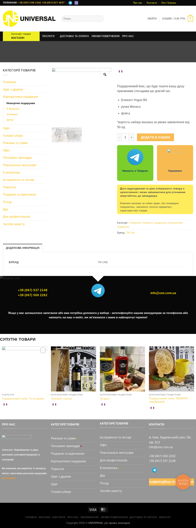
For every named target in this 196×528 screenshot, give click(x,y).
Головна (54, 56)
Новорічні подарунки (133, 56)
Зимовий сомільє (61, 398)
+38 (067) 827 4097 (53, 2)
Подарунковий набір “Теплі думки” (23, 398)
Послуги (48, 36)
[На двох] (122, 368)
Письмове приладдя (17, 157)
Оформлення (90, 517)
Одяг (6, 128)
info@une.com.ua (163, 293)
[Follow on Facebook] (180, 3)
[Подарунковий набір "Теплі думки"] (24, 368)
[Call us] (191, 3)
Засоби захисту (14, 224)
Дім (5, 209)
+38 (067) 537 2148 (32, 290)
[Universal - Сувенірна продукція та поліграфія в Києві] (29, 19)
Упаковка (9, 82)
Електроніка (11, 172)
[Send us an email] (187, 3)
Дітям (10, 119)
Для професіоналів (16, 216)
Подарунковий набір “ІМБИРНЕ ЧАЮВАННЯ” (168, 400)
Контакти (152, 2)
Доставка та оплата (74, 36)
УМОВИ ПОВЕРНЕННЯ (105, 36)
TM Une (130, 232)
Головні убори (13, 135)
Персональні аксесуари (19, 165)
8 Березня (13, 108)
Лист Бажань (168, 2)
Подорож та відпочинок (19, 194)
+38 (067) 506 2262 (29, 2)
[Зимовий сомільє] (73, 368)
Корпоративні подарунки (97, 56)
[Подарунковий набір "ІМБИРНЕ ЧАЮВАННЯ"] (171, 368)
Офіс (6, 150)
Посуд (7, 202)
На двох (105, 398)
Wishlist (165, 517)
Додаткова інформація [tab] (22, 248)
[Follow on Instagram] (184, 3)
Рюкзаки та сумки (15, 143)
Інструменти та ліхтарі (18, 179)
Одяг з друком (13, 89)
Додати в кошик (155, 137)
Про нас (137, 2)
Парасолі (9, 187)
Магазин (69, 56)
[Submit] (100, 18)
